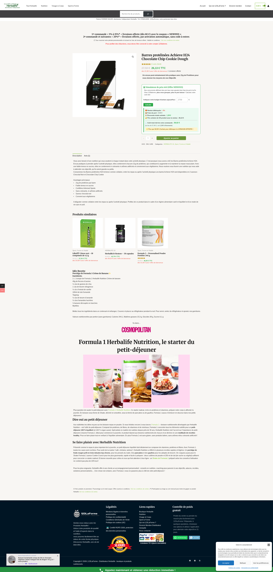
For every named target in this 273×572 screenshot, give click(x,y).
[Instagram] (195, 560)
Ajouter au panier (171, 138)
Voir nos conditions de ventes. (140, 489)
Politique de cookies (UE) (115, 522)
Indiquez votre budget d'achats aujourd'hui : (159, 100)
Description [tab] (77, 156)
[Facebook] (190, 560)
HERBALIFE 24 (169, 144)
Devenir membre (235, 6)
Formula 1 (155, 425)
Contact (248, 6)
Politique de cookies (234, 568)
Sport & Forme (73, 6)
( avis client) (156, 64)
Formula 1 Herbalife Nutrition (119, 410)
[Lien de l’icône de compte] (268, 6)
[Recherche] (148, 14)
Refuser (243, 563)
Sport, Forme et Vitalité (182, 144)
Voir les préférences (261, 563)
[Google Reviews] (199, 560)
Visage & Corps (58, 6)
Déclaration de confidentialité (249, 568)
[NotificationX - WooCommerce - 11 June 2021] (33, 560)
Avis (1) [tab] (87, 156)
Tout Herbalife (31, 6)
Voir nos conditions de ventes (170, 40)
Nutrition (44, 6)
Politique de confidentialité (116, 517)
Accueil (202, 6)
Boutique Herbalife (146, 512)
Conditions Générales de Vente (118, 520)
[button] (269, 545)
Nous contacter (145, 531)
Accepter (225, 563)
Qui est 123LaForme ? (217, 6)
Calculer (148, 105)
